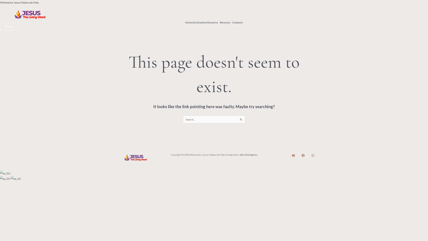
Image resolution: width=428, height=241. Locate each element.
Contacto (237, 22)
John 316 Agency (248, 154)
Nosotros (212, 22)
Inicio (188, 22)
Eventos (202, 22)
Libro (195, 22)
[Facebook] (303, 155)
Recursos (225, 22)
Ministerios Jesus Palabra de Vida (19, 2)
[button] (213, 22)
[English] (16, 178)
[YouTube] (293, 155)
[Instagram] (312, 155)
